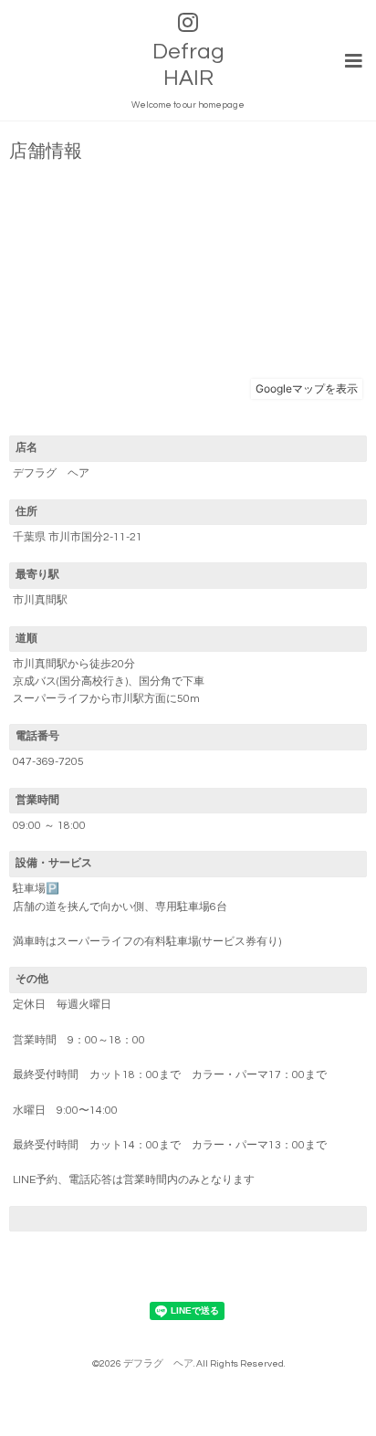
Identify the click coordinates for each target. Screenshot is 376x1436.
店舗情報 (45, 152)
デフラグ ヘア (158, 1363)
